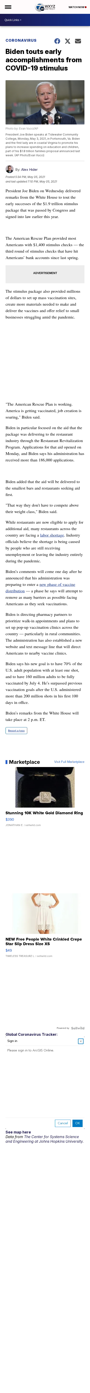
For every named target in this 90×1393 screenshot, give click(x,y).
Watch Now (77, 7)
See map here (18, 1132)
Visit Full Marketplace (69, 762)
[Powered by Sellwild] (77, 1028)
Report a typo (16, 731)
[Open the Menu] (7, 7)
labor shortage (52, 535)
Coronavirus (21, 40)
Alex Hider (29, 169)
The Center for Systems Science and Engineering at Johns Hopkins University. (45, 1139)
